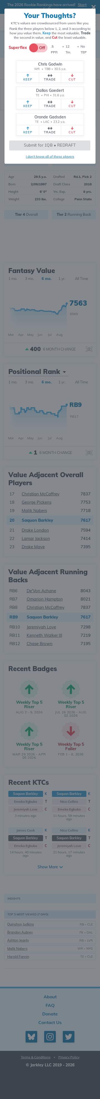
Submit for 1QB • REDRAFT (50, 145)
